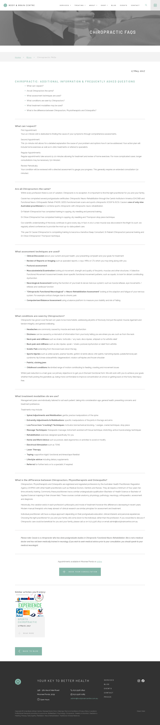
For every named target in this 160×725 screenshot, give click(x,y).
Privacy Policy (84, 711)
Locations (93, 711)
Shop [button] (103, 5)
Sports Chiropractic (27, 620)
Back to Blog (30, 651)
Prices (108, 697)
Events (123, 5)
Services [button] (65, 5)
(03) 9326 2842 (79, 690)
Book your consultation (82, 572)
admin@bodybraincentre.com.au (84, 698)
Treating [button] (79, 5)
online (99, 561)
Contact (135, 5)
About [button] (92, 5)
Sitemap (61, 711)
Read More (28, 633)
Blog (113, 5)
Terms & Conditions (71, 711)
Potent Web (141, 711)
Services (109, 680)
